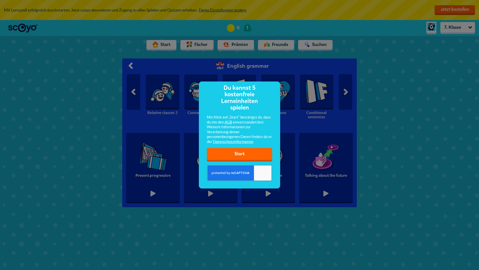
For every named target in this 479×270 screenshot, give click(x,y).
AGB (228, 122)
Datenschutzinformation (233, 142)
